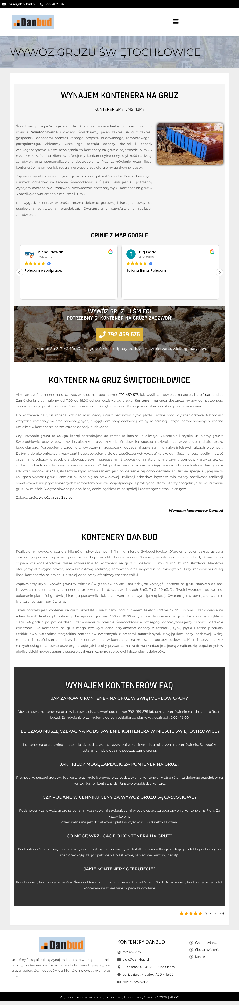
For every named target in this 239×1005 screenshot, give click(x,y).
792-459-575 (129, 395)
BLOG (174, 997)
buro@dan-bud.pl (208, 395)
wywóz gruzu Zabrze (55, 497)
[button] (175, 22)
